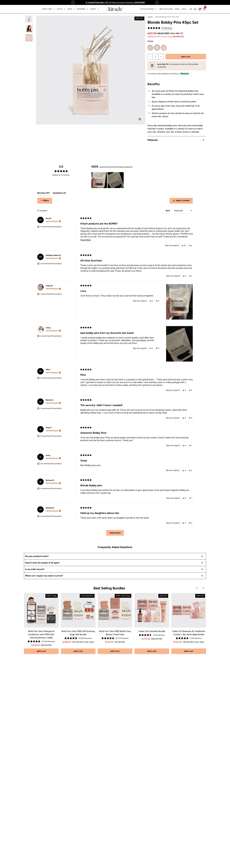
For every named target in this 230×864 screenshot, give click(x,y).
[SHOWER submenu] (87, 9)
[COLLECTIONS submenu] (156, 9)
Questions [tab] (59, 194)
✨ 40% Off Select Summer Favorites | (115, 2)
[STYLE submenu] (64, 9)
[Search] (191, 9)
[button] (159, 28)
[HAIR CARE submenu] (54, 9)
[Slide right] (157, 2)
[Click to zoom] (140, 119)
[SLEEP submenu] (98, 9)
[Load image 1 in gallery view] (29, 19)
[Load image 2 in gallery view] (29, 28)
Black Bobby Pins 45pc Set (150, 48)
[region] (115, 2)
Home (150, 17)
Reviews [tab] (43, 194)
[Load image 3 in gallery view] (29, 38)
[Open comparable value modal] (182, 33)
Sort (168, 210)
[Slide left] (73, 2)
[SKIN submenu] (74, 9)
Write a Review (184, 201)
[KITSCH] (115, 8)
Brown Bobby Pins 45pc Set (164, 48)
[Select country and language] (200, 9)
